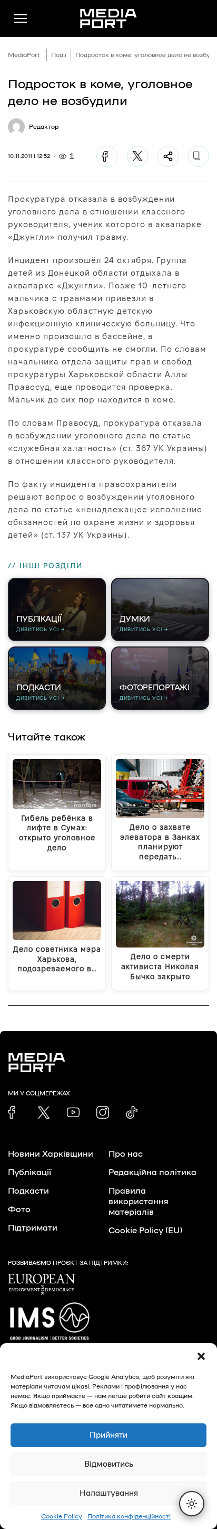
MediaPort (24, 55)
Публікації (29, 1172)
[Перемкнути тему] (191, 1503)
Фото (19, 1209)
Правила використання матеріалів (138, 1201)
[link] (14, 1112)
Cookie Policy (61, 1516)
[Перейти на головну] (108, 18)
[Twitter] (137, 156)
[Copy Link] (198, 156)
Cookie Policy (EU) (145, 1230)
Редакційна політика (152, 1172)
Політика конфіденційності (129, 1516)
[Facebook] (106, 156)
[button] (201, 1356)
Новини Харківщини (50, 1154)
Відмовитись (108, 1464)
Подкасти (28, 1191)
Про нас (125, 1154)
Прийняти (108, 1435)
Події (58, 55)
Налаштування (109, 1493)
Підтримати (32, 1228)
